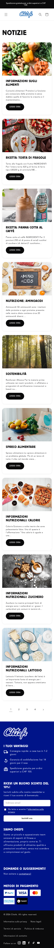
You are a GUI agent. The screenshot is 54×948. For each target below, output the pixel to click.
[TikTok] (33, 942)
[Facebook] (28, 942)
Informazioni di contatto (15, 936)
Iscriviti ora (27, 818)
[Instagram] (19, 942)
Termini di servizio (12, 929)
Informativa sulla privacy (15, 922)
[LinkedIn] (24, 942)
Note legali (36, 922)
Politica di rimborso (34, 929)
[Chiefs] (16, 733)
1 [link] (11, 709)
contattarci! (25, 874)
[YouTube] (38, 942)
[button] (6, 14)
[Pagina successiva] (43, 709)
